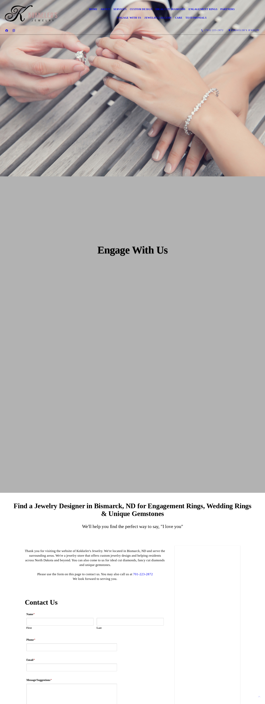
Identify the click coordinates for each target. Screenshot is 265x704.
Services (120, 9)
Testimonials (195, 17)
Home (93, 9)
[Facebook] (6, 30)
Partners (227, 9)
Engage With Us (129, 17)
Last (99, 627)
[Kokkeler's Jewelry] (31, 13)
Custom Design (141, 9)
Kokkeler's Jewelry (245, 30)
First (29, 627)
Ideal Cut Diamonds (170, 9)
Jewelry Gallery (158, 17)
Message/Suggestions (39, 680)
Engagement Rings (203, 9)
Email (30, 659)
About (105, 9)
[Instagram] (13, 30)
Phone (30, 639)
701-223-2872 (143, 574)
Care (179, 17)
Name (30, 614)
